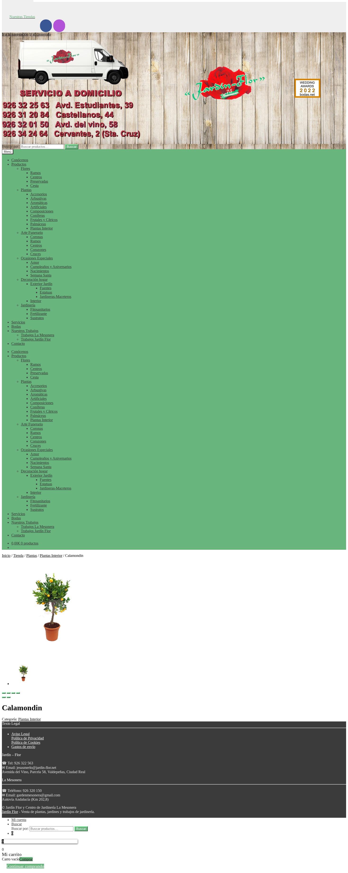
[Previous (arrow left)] (4, 697)
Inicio (6, 556)
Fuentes (45, 288)
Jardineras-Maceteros (55, 297)
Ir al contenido (40, 34)
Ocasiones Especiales (37, 258)
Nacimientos (39, 271)
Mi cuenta (18, 820)
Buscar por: (10, 146)
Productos (18, 164)
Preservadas (39, 181)
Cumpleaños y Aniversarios (50, 267)
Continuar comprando (25, 866)
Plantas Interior (41, 228)
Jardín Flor (10, 812)
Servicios (18, 322)
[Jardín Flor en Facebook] (46, 25)
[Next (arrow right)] (8, 697)
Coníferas (37, 215)
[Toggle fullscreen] (13, 693)
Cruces (35, 254)
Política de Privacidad (27, 738)
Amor (34, 262)
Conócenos (19, 160)
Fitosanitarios (40, 309)
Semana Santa (40, 275)
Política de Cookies (25, 742)
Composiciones (41, 211)
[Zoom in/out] (18, 693)
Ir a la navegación (15, 34)
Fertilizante (38, 314)
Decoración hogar (34, 279)
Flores (25, 168)
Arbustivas (38, 198)
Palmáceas (38, 224)
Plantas (26, 190)
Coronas (36, 237)
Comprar (26, 859)
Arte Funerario (32, 233)
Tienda (18, 556)
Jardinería (28, 305)
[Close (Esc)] (4, 693)
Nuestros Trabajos (24, 331)
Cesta (34, 186)
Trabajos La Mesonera (37, 335)
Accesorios (38, 194)
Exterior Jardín (41, 284)
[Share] (8, 693)
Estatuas (46, 292)
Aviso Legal (20, 734)
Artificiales (38, 207)
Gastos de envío (23, 747)
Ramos (35, 173)
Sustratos (37, 318)
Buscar (71, 146)
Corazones (38, 250)
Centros (36, 177)
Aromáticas (38, 203)
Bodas (16, 326)
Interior (35, 301)
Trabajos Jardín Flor (36, 339)
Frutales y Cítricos (44, 220)
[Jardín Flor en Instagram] (59, 25)
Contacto (18, 344)
